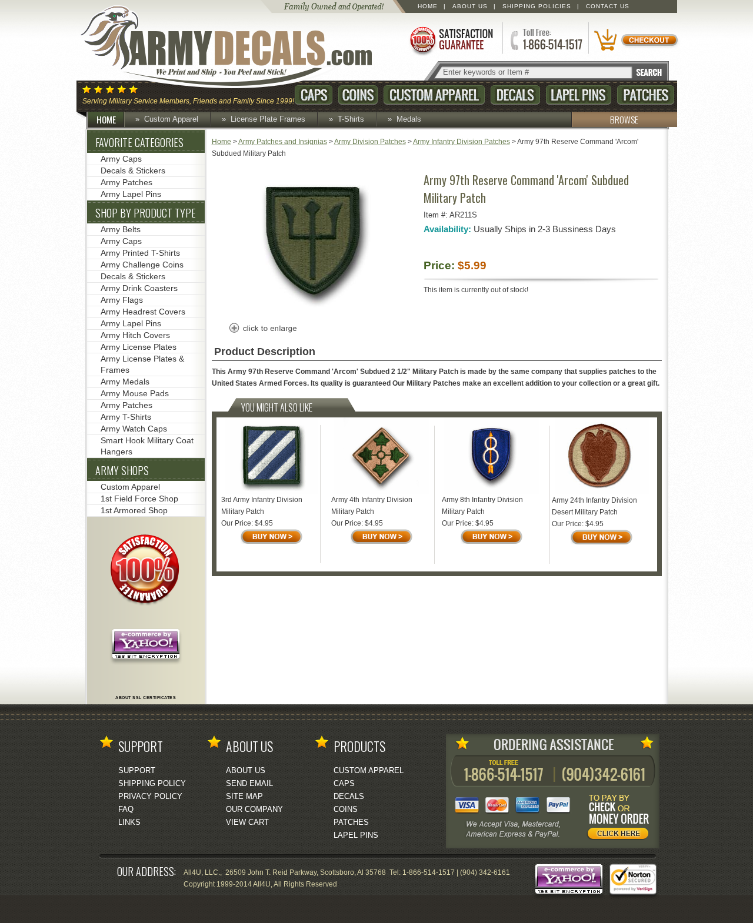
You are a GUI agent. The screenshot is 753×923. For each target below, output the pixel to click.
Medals (409, 119)
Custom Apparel (434, 95)
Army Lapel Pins (131, 194)
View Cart (247, 822)
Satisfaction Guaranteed (451, 40)
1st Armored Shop (134, 510)
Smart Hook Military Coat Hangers (147, 446)
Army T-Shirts (126, 417)
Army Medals (125, 381)
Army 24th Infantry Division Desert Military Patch (594, 506)
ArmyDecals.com (238, 47)
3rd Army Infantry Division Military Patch (261, 506)
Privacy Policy (150, 796)
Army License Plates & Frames (142, 364)
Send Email (249, 783)
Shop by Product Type (145, 212)
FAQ (126, 809)
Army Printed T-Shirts (140, 252)
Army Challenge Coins (142, 264)
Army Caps (121, 158)
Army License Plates (138, 347)
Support (136, 770)
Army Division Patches (370, 142)
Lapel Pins (578, 95)
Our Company (254, 809)
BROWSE (624, 119)
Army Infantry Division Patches (461, 142)
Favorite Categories (139, 142)
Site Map (244, 796)
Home (428, 6)
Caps (313, 95)
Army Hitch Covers (135, 335)
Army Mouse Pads (135, 393)
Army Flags (122, 300)
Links (129, 822)
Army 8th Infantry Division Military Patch (482, 506)
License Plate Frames (268, 119)
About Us (470, 6)
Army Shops (122, 470)
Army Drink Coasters (139, 288)
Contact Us (607, 6)
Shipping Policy (152, 783)
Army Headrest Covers (143, 311)
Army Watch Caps (134, 428)
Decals (515, 95)
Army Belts (121, 229)
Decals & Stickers (133, 170)
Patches (645, 95)
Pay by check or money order (621, 819)
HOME (106, 119)
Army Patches (126, 182)
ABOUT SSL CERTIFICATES (145, 697)
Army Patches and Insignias (282, 142)
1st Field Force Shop (139, 498)
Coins (358, 95)
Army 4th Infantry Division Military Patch (371, 506)
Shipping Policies (536, 6)
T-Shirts (351, 119)
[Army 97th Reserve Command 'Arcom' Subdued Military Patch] (314, 310)
